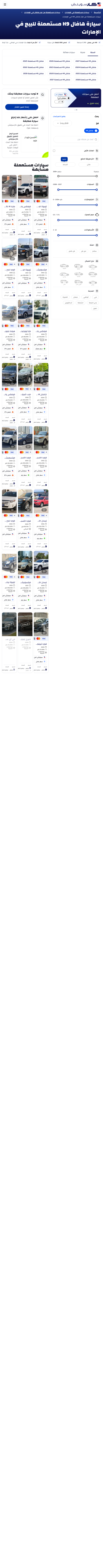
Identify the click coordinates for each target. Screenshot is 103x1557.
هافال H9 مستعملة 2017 (60, 79)
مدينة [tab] (82, 52)
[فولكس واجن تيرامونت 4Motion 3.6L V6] (9, 394)
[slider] (97, 176)
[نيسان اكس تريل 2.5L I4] (41, 519)
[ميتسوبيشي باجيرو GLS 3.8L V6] (9, 457)
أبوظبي (86, 297)
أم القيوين (68, 302)
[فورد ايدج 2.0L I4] (9, 268)
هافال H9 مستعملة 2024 (85, 67)
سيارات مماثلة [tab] (69, 52)
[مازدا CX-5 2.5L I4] (9, 206)
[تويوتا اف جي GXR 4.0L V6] (41, 206)
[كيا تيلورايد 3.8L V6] (25, 331)
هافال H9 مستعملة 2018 (86, 79)
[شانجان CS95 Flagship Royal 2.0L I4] (41, 394)
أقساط (65, 164)
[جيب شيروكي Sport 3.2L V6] (25, 394)
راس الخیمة (93, 302)
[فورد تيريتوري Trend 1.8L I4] (41, 642)
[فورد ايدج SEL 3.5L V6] (9, 519)
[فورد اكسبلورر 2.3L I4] (25, 519)
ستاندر (94, 251)
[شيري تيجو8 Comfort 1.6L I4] (25, 642)
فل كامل (72, 251)
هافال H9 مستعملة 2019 (33, 73)
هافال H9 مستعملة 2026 (59, 61)
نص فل (83, 251)
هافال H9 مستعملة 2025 (33, 61)
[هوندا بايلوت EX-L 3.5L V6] (9, 331)
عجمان (75, 297)
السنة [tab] (92, 52)
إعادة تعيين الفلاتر (22, 107)
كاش (89, 164)
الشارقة (80, 302)
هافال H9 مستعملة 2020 (59, 73)
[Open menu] (35, 4)
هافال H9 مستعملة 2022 (33, 67)
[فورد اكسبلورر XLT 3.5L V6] (41, 457)
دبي (95, 297)
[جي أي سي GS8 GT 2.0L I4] (9, 642)
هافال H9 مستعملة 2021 (86, 73)
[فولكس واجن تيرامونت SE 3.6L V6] (41, 331)
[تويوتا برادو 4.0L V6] (9, 581)
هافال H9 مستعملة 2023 (59, 67)
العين (95, 308)
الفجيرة (65, 297)
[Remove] (96, 130)
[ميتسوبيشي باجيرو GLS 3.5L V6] (25, 581)
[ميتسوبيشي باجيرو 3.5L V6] (41, 268)
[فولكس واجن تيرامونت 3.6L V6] (25, 206)
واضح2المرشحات (59, 116)
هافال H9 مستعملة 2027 (86, 61)
